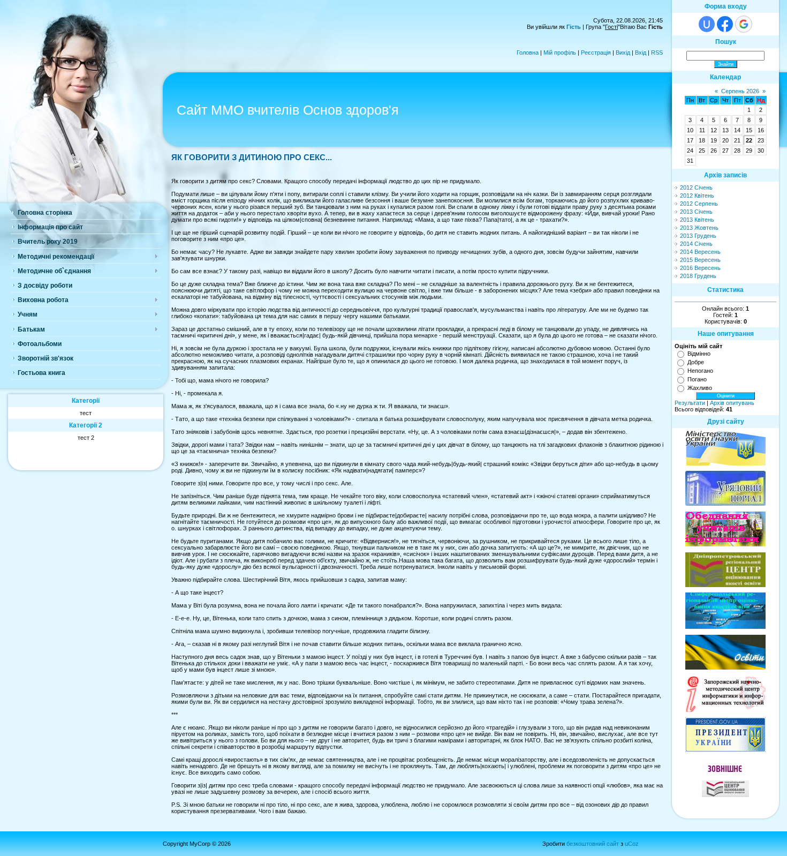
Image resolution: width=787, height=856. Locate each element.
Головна (528, 52)
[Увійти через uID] (707, 24)
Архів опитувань (732, 403)
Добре (695, 362)
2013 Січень (696, 211)
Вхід (640, 52)
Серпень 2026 (740, 91)
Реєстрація (596, 52)
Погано (697, 379)
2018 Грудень (698, 276)
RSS (657, 52)
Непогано (700, 370)
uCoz (632, 843)
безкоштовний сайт (592, 843)
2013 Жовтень (699, 227)
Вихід (623, 52)
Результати (690, 403)
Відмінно (698, 353)
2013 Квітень (697, 219)
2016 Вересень (700, 268)
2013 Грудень (698, 235)
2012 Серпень (699, 203)
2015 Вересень (700, 260)
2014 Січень (696, 244)
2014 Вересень (700, 252)
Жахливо (699, 388)
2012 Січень (696, 187)
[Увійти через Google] (743, 24)
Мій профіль (559, 52)
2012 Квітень (697, 195)
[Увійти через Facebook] (725, 24)
